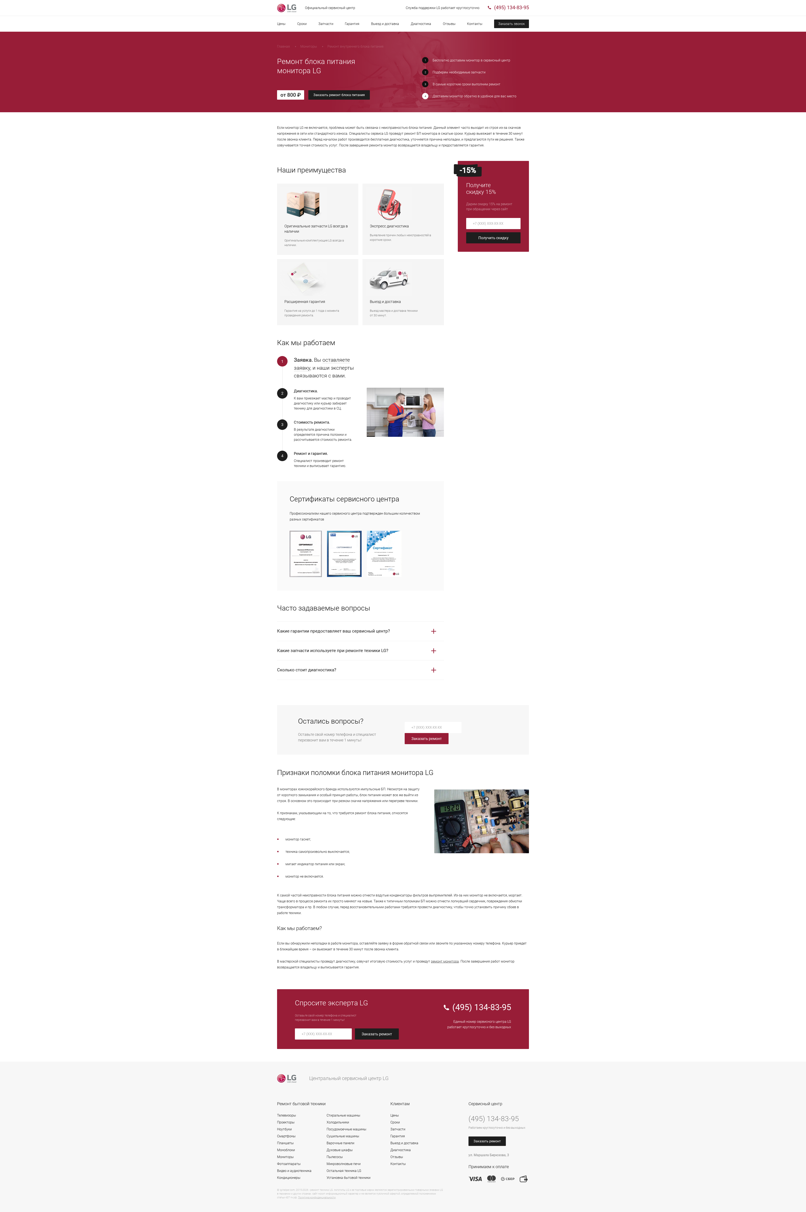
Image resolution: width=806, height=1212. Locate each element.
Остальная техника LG (344, 1171)
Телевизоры (286, 1115)
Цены (281, 24)
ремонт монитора (445, 961)
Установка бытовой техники (348, 1178)
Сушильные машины (343, 1136)
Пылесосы (335, 1157)
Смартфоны (286, 1136)
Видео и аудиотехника (294, 1171)
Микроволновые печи (344, 1164)
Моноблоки (286, 1150)
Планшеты (285, 1143)
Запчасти (325, 24)
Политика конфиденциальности (317, 1197)
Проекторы (285, 1122)
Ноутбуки (284, 1129)
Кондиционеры (288, 1178)
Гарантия (352, 24)
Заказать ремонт (426, 738)
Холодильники (338, 1122)
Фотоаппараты (289, 1164)
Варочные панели (340, 1143)
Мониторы (285, 1157)
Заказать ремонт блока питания (339, 95)
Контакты (474, 24)
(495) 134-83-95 (481, 1007)
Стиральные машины (343, 1115)
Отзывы (449, 24)
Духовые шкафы (340, 1150)
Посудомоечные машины (346, 1129)
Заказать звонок (511, 24)
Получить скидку (493, 238)
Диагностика (421, 24)
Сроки (302, 24)
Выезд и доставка (385, 24)
